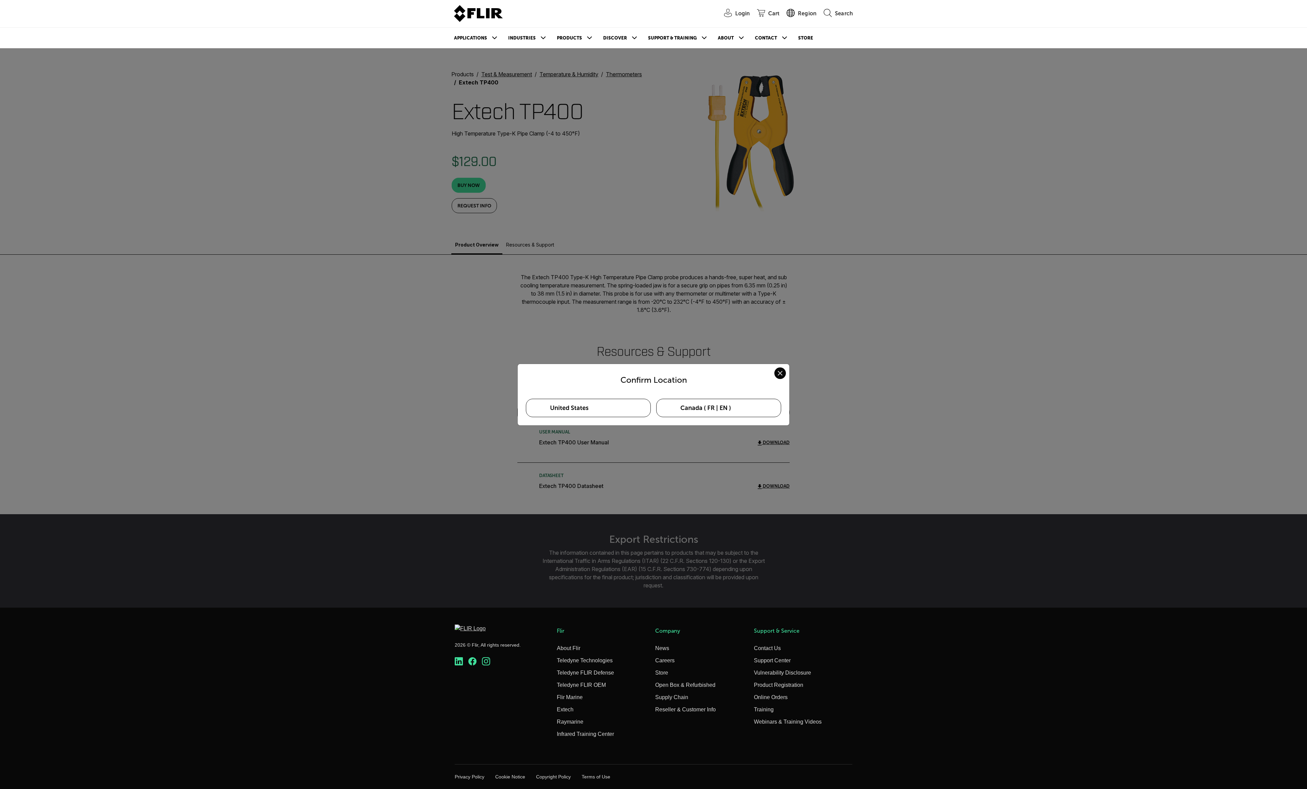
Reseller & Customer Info (685, 709)
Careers (665, 660)
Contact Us (767, 648)
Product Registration (778, 685)
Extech (565, 709)
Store (805, 38)
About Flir (568, 648)
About (726, 38)
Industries (522, 38)
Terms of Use (596, 776)
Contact (766, 38)
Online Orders (771, 697)
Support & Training (672, 38)
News (662, 648)
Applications (470, 38)
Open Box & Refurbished (685, 685)
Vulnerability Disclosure (782, 673)
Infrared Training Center (585, 734)
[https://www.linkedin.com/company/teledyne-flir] (459, 661)
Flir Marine (570, 697)
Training (764, 709)
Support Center (772, 660)
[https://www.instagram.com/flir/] (486, 661)
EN (724, 408)
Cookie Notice (510, 776)
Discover (615, 38)
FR (711, 408)
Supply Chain (671, 697)
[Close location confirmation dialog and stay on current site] (780, 373)
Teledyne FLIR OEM (581, 685)
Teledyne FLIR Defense (585, 673)
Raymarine (570, 722)
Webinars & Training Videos (788, 722)
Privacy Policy (469, 776)
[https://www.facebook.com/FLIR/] (472, 661)
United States (569, 408)
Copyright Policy (553, 776)
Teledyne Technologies (585, 660)
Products (569, 38)
